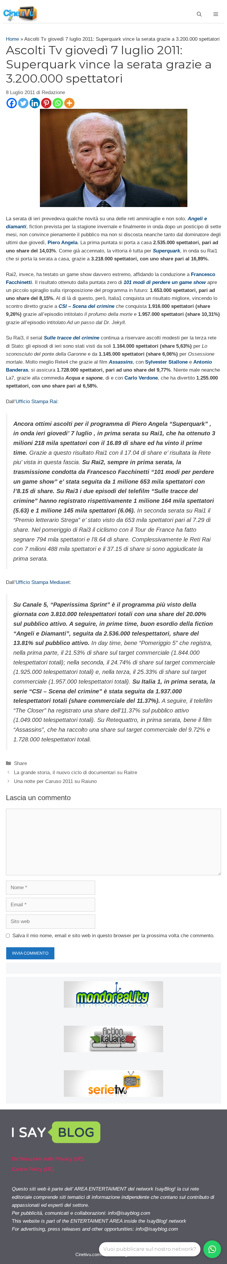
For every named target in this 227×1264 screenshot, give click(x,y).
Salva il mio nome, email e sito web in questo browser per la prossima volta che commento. (113, 935)
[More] (69, 103)
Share (20, 763)
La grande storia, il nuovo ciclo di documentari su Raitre (75, 772)
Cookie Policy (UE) (33, 1169)
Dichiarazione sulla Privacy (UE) (48, 1159)
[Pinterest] (46, 103)
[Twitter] (23, 103)
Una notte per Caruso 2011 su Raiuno (55, 781)
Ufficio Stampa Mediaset (43, 582)
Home (12, 39)
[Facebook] (12, 103)
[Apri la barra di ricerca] (199, 14)
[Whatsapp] (58, 103)
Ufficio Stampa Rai (36, 401)
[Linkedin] (35, 103)
